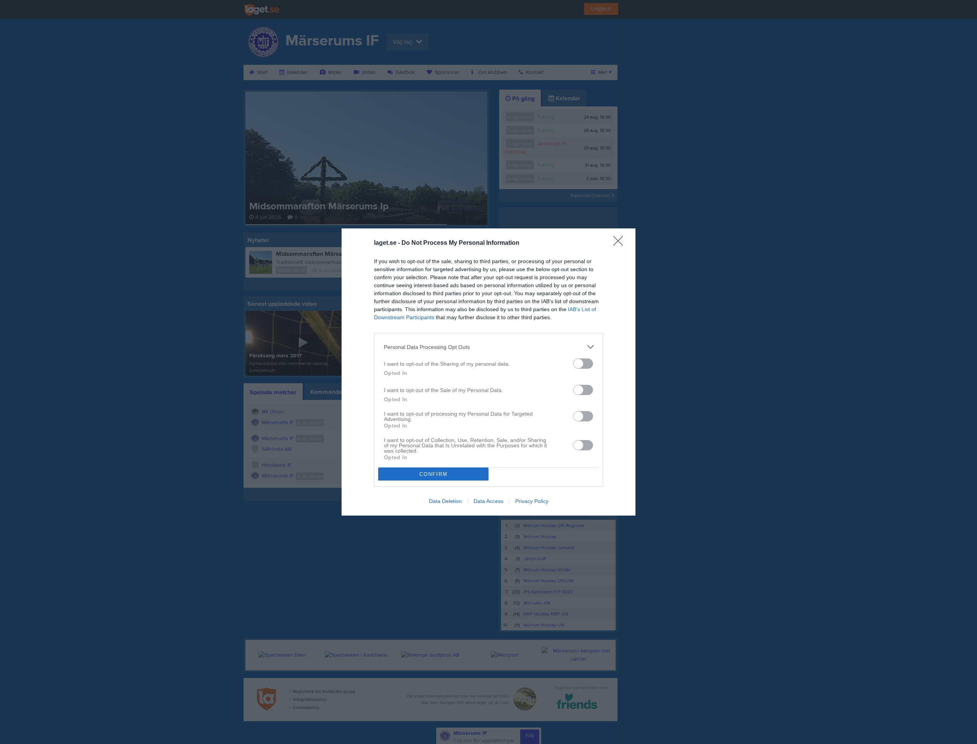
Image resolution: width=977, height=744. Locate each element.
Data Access (488, 501)
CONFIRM (433, 474)
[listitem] (488, 347)
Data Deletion (445, 501)
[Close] (620, 243)
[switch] (583, 363)
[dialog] (488, 372)
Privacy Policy (531, 501)
